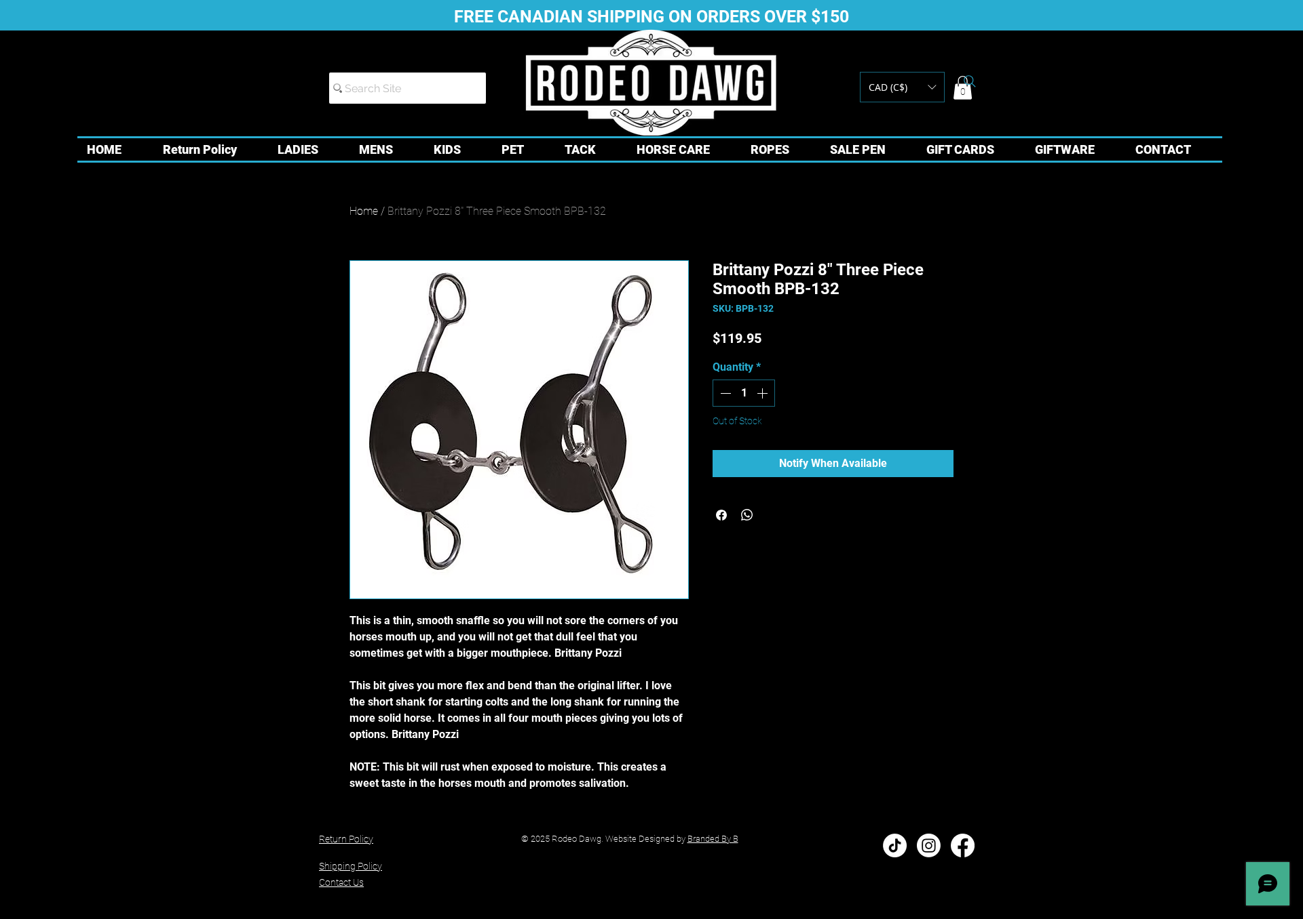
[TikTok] (895, 845)
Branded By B (712, 839)
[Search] (970, 81)
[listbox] (902, 87)
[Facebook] (963, 845)
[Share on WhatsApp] (747, 515)
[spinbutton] (744, 393)
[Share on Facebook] (721, 515)
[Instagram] (929, 845)
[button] (902, 87)
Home (364, 211)
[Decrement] (724, 393)
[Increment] (763, 393)
